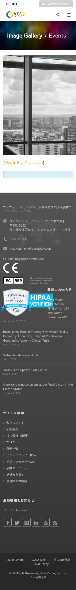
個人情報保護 (62, 560)
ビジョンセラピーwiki (20, 461)
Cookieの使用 (14, 560)
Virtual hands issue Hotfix (21, 355)
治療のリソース (16, 468)
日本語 (13, 4)
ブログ (10, 442)
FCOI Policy (41, 564)
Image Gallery (24, 35)
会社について (15, 422)
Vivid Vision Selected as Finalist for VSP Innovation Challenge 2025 (58, 308)
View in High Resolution (24, 162)
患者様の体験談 (16, 481)
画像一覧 (12, 448)
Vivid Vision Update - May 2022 (25, 370)
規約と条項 (38, 560)
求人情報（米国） (18, 435)
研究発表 (12, 429)
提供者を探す (15, 474)
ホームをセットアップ (56, 4)
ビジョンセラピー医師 (21, 455)
